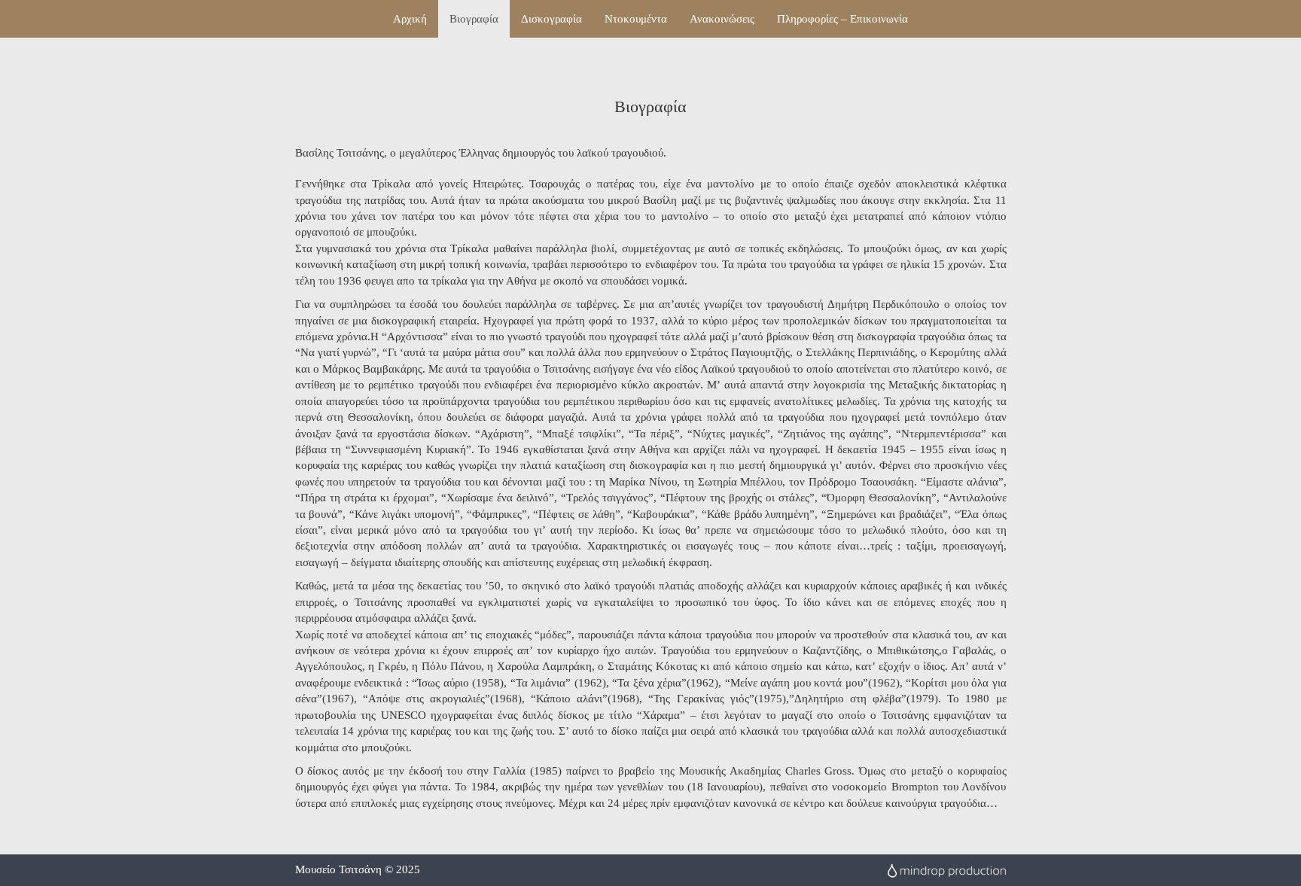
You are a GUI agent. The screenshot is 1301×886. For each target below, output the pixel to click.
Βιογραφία (473, 19)
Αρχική (410, 19)
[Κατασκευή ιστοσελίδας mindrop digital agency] (946, 869)
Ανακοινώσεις (722, 19)
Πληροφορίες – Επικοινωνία (842, 19)
